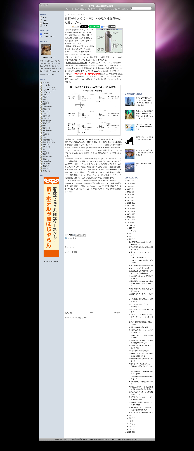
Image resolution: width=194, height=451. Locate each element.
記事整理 (45, 161)
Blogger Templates (94, 439)
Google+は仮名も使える (137, 257)
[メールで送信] (76, 235)
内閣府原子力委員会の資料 (76, 63)
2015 (129, 211)
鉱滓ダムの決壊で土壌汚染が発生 (105, 170)
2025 (129, 184)
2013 (129, 217)
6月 (130, 415)
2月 (130, 426)
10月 (131, 231)
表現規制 (45, 156)
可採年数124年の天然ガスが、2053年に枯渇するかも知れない (140, 366)
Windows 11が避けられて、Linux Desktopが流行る (144, 126)
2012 (129, 220)
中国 (44, 95)
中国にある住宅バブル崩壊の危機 (141, 265)
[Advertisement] (94, 212)
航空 (44, 149)
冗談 (44, 102)
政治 (44, 123)
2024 (129, 186)
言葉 (44, 159)
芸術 (44, 152)
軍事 (44, 168)
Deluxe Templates (116, 439)
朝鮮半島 (45, 130)
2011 (129, 222)
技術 (44, 118)
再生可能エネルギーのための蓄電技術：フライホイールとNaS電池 (141, 317)
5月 (130, 418)
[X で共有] (81, 235)
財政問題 (45, 164)
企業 (44, 99)
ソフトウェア (47, 90)
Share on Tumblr (73, 235)
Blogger (55, 261)
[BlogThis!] (79, 235)
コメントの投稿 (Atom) (78, 318)
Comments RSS (48, 36)
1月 (130, 429)
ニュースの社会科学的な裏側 (97, 6)
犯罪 (44, 137)
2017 (129, 206)
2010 (129, 432)
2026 (129, 181)
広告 (44, 114)
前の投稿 (116, 313)
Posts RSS (47, 34)
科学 (44, 147)
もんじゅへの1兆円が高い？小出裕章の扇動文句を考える (144, 152)
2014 (129, 214)
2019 (129, 200)
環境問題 (45, 140)
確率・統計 (46, 142)
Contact (45, 23)
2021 (129, 195)
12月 (131, 225)
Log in (45, 26)
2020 (129, 197)
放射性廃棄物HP (92, 142)
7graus (136, 439)
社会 (44, 145)
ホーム (92, 313)
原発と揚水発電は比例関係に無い (141, 413)
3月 (130, 424)
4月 (130, 421)
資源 (44, 166)
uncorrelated (49, 57)
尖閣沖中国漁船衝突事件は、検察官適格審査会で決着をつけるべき (141, 283)
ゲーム (44, 85)
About (45, 20)
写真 (44, 104)
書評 (44, 128)
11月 (131, 228)
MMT (44, 83)
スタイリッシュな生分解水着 (139, 268)
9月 (130, 234)
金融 (44, 171)
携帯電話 (45, 121)
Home (45, 18)
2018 (129, 203)
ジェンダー (46, 87)
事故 (44, 97)
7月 (130, 239)
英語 (44, 154)
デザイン (45, 92)
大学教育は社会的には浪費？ (139, 351)
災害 (44, 135)
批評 (44, 116)
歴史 (44, 133)
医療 (44, 111)
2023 (129, 189)
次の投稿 (68, 313)
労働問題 (45, 106)
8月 (130, 236)
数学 (44, 125)
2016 (129, 209)
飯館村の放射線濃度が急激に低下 (141, 327)
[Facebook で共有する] (84, 235)
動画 (44, 109)
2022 (129, 192)
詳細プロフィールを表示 (47, 74)
